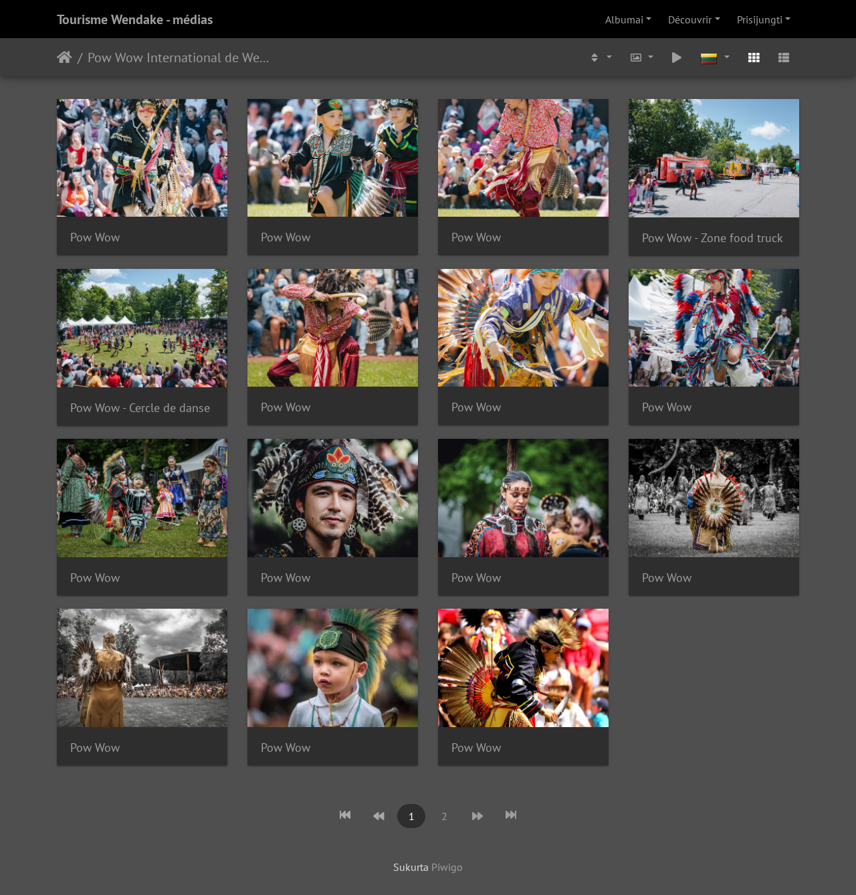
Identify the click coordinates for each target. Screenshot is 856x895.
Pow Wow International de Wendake (180, 57)
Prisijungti (759, 19)
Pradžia (64, 57)
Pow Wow (95, 237)
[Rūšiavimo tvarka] (600, 57)
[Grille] (753, 57)
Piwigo (447, 867)
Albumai (624, 19)
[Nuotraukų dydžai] (641, 57)
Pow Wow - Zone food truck (712, 238)
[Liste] (783, 57)
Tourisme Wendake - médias (135, 19)
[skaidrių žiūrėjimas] (677, 57)
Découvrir (690, 19)
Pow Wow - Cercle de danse (140, 408)
